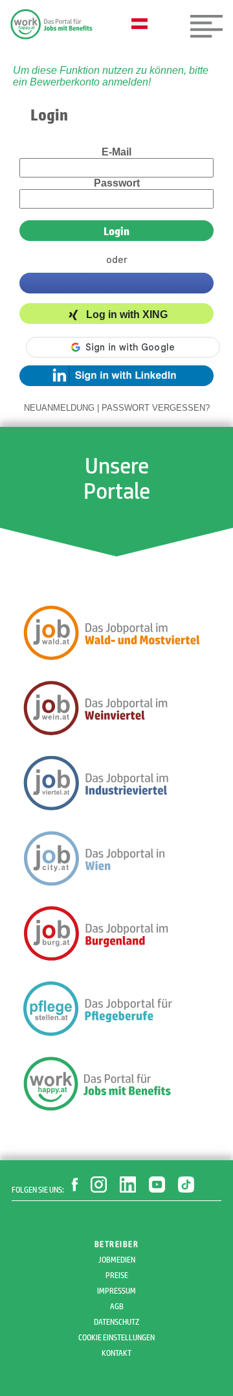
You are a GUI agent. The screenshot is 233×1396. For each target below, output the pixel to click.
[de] (143, 25)
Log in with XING (127, 315)
